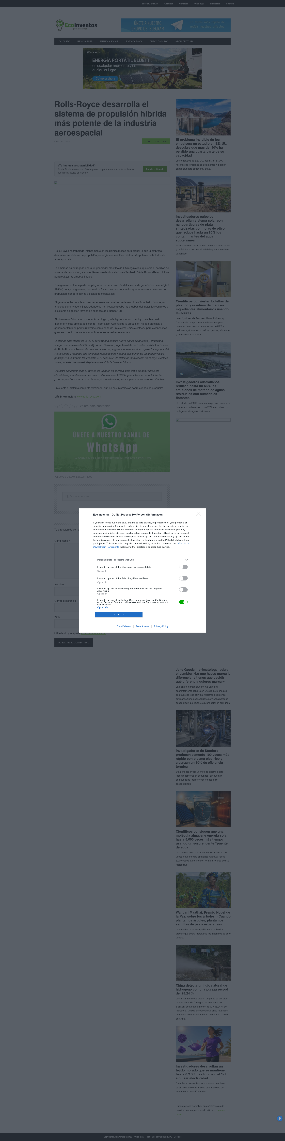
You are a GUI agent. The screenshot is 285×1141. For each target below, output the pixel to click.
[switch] (183, 567)
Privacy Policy (161, 626)
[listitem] (142, 559)
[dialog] (142, 570)
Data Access (142, 626)
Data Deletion (124, 626)
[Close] (199, 515)
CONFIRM (119, 614)
